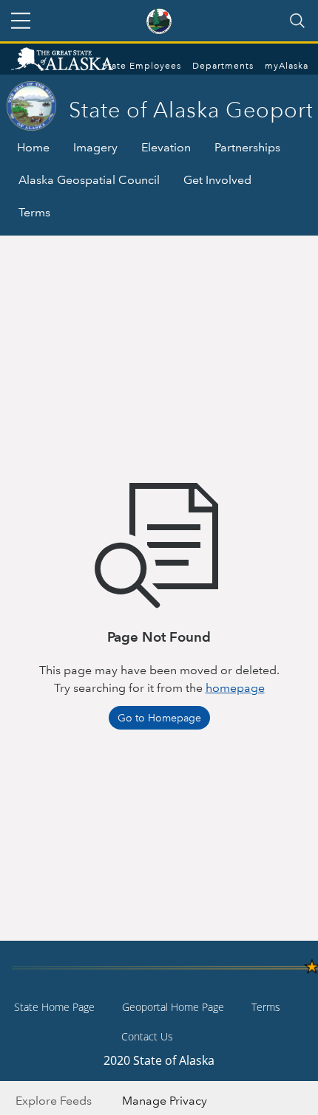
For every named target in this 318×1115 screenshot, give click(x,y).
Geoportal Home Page (173, 1007)
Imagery (95, 147)
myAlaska (286, 66)
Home (33, 147)
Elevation (166, 147)
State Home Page (54, 1007)
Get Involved (217, 180)
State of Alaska (77, 60)
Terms (34, 212)
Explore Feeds (54, 1101)
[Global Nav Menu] (20, 20)
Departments (223, 66)
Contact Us (147, 1036)
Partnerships (247, 147)
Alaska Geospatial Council (89, 180)
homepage (235, 688)
